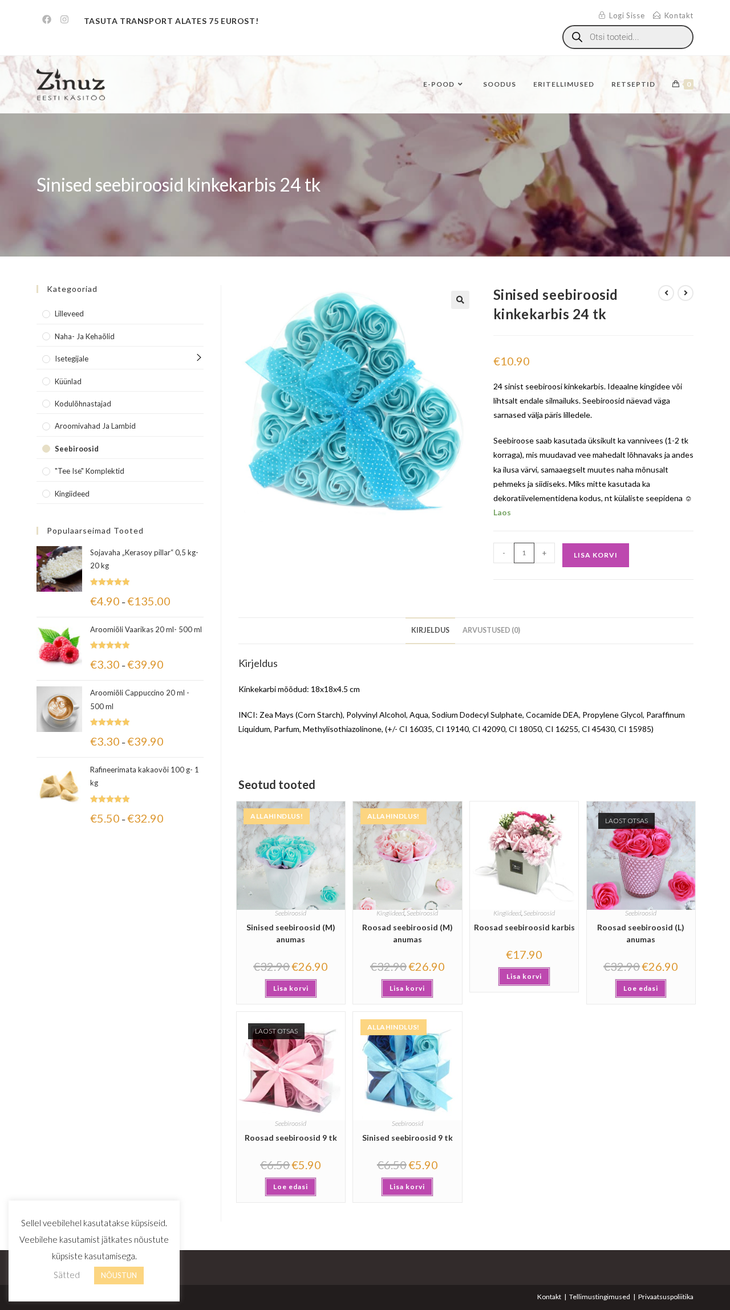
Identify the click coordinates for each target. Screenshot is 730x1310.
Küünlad (68, 381)
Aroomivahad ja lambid (95, 425)
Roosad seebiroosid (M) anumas (407, 933)
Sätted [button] (67, 1275)
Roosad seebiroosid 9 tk (291, 1137)
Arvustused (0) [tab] (491, 630)
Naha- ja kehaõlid (85, 336)
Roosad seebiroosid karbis (524, 927)
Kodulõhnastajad (83, 403)
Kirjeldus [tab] (430, 630)
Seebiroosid (290, 913)
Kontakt (549, 1296)
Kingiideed (390, 913)
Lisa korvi (596, 555)
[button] (460, 300)
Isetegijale (71, 358)
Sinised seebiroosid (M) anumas (290, 933)
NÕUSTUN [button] (119, 1275)
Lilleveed (69, 313)
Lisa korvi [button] (291, 988)
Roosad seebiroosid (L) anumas (640, 933)
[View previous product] (666, 293)
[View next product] (686, 293)
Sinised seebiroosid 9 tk (407, 1137)
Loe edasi (640, 988)
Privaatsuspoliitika (666, 1296)
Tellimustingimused (599, 1296)
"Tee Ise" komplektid (89, 470)
